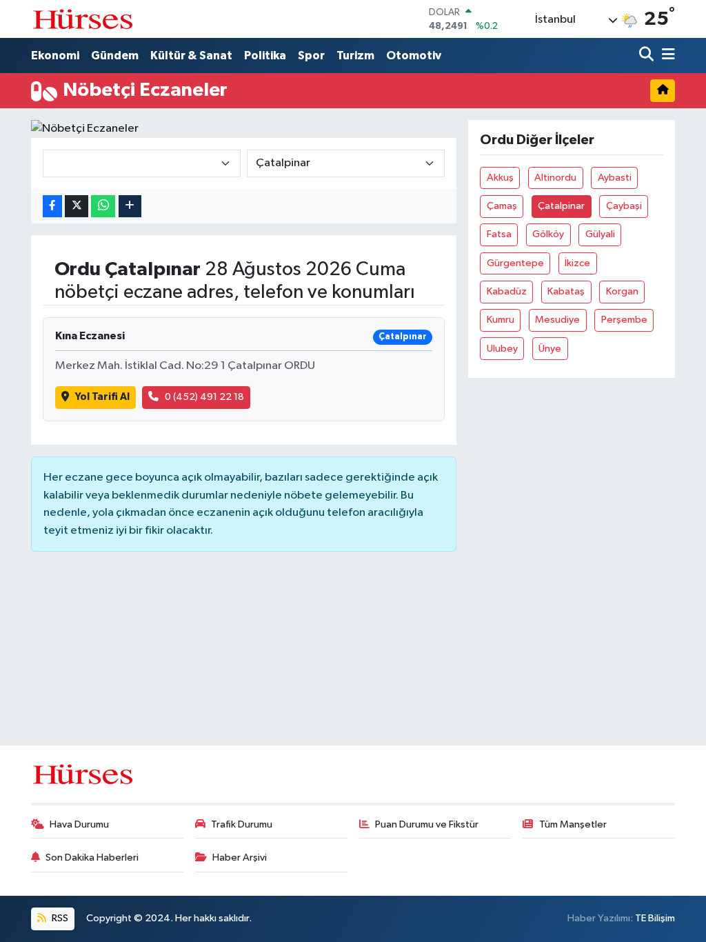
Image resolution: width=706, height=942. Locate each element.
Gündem (115, 55)
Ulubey (502, 348)
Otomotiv (413, 55)
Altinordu (555, 177)
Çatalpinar (561, 206)
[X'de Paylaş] (76, 206)
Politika (265, 55)
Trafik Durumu (241, 824)
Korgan (622, 291)
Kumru (500, 319)
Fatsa (499, 234)
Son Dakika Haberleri (92, 857)
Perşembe (624, 319)
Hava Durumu (79, 824)
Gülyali (600, 234)
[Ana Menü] (666, 55)
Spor (311, 55)
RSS (59, 918)
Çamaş (502, 206)
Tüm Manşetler (573, 824)
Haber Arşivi (239, 857)
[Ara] (647, 55)
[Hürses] (82, 19)
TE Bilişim (655, 918)
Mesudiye (557, 319)
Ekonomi (55, 55)
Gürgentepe (515, 263)
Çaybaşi (624, 206)
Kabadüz (507, 291)
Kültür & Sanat (191, 55)
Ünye (549, 348)
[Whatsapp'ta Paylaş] (103, 206)
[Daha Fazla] (130, 206)
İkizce (577, 263)
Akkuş (500, 177)
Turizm (355, 55)
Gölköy (548, 234)
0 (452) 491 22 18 (204, 397)
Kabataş (566, 291)
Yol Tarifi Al (102, 397)
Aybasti (615, 177)
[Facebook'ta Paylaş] (52, 206)
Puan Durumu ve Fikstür (426, 824)
